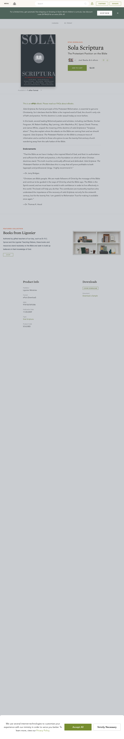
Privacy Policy (42, 730)
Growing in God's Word (58, 12)
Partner (102, 3)
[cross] (117, 13)
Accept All (78, 727)
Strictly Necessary (107, 727)
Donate (115, 3)
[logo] (14, 3)
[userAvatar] (92, 3)
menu (6, 3)
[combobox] (58, 4)
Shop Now (104, 13)
